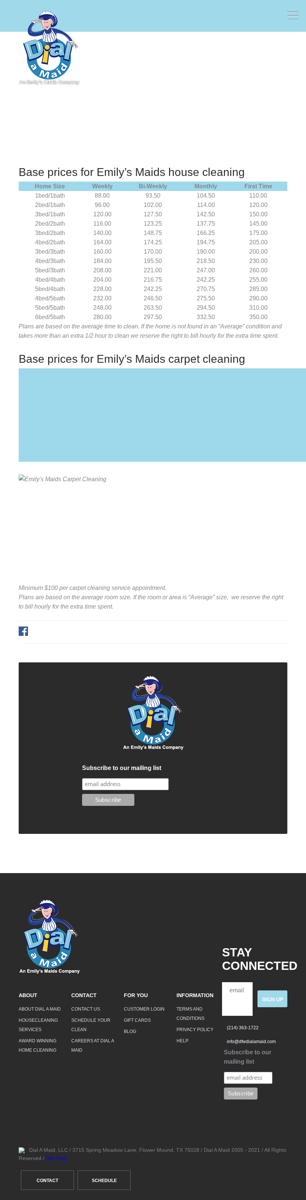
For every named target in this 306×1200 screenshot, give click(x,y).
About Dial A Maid (40, 1009)
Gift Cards (137, 1020)
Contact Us (85, 1009)
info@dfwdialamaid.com (251, 1041)
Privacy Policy (195, 1029)
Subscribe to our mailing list (121, 768)
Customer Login (144, 1009)
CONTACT (47, 1180)
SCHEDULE (104, 1180)
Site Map (56, 1158)
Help (182, 1040)
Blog (130, 1031)
